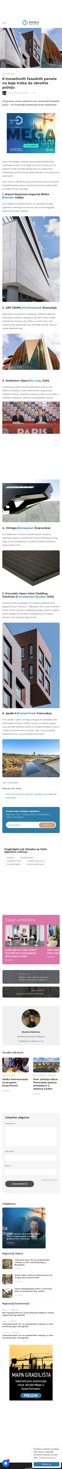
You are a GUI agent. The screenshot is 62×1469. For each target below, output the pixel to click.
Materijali (9, 74)
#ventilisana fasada (35, 864)
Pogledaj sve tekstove (31, 1041)
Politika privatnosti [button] (47, 1457)
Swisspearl (25, 528)
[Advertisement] (26, 455)
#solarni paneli (13, 864)
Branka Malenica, (14, 93)
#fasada (10, 858)
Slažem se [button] (46, 1464)
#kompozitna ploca (36, 861)
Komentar (10, 1123)
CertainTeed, (27, 713)
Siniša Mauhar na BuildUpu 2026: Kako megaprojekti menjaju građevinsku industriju (23, 1236)
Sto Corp (35, 380)
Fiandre (8, 197)
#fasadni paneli (27, 858)
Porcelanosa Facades (31, 596)
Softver (24, 974)
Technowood (32, 307)
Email (8, 1166)
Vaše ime (9, 1151)
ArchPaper (13, 782)
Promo (52, 1075)
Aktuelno (37, 991)
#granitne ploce (14, 861)
